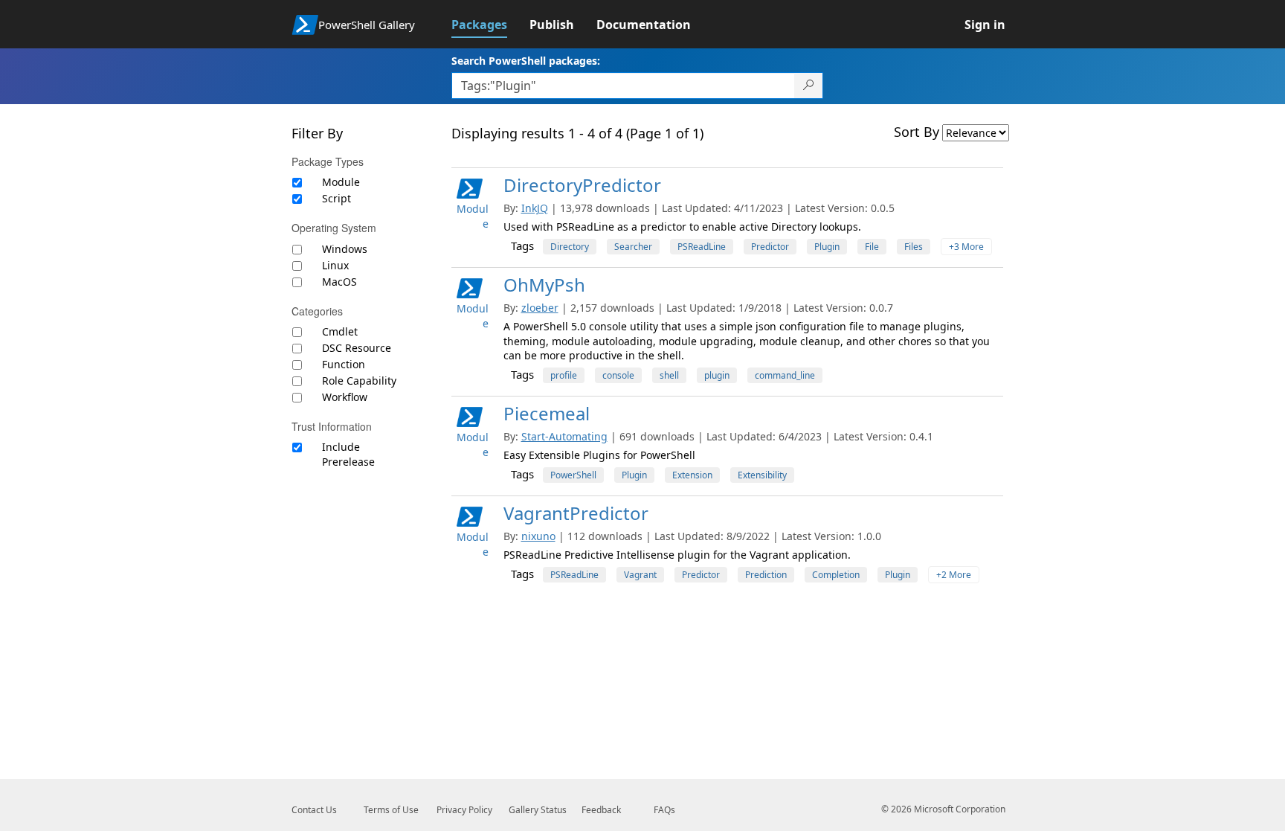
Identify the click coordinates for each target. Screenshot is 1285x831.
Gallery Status (538, 809)
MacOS (339, 282)
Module (341, 182)
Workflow (344, 397)
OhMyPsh (544, 284)
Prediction (766, 574)
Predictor (770, 246)
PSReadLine (701, 246)
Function (343, 364)
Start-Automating (564, 436)
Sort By (916, 132)
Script (336, 198)
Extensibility (762, 475)
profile (563, 375)
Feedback (601, 809)
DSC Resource (356, 348)
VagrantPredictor (575, 513)
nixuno (538, 536)
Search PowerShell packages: (525, 61)
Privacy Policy (464, 809)
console (618, 375)
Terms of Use (391, 809)
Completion (836, 574)
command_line (785, 375)
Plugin (827, 246)
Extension (692, 475)
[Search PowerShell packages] (808, 85)
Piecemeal (546, 413)
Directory (569, 246)
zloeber (539, 308)
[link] (490, 24)
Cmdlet (340, 331)
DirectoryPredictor (582, 185)
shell (669, 375)
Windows (344, 249)
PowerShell (573, 475)
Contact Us (314, 809)
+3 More (966, 246)
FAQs (664, 809)
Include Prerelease (348, 454)
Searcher (633, 246)
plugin (717, 375)
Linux (335, 265)
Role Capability (359, 380)
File (872, 246)
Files (913, 246)
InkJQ (534, 208)
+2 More (953, 574)
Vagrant (640, 574)
